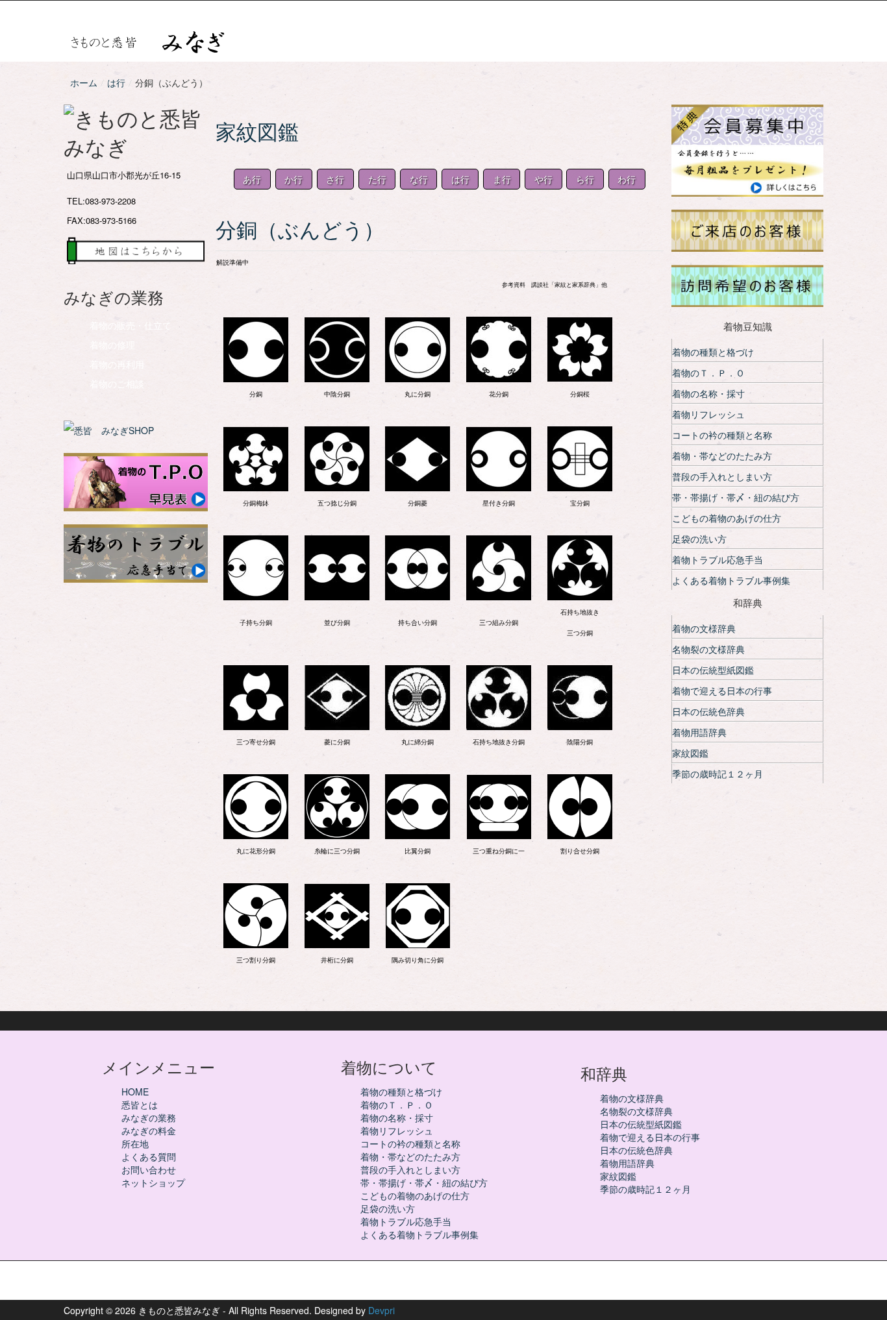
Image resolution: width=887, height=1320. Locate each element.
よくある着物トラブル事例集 (731, 580)
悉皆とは (139, 1104)
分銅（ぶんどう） (310, 229)
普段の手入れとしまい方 (722, 476)
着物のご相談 (117, 383)
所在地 (135, 1143)
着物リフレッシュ (708, 414)
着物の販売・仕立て (130, 325)
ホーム (83, 82)
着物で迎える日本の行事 (722, 690)
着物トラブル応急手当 (717, 559)
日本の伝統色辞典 (708, 711)
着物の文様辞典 (704, 628)
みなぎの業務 (148, 1117)
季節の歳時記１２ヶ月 (717, 773)
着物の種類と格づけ (713, 351)
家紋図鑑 (690, 752)
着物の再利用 (117, 364)
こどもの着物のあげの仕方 (726, 517)
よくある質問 (148, 1156)
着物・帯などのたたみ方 (722, 455)
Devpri (381, 1310)
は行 (116, 82)
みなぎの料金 (148, 1130)
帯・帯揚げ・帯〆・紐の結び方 (735, 497)
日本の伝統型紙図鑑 (713, 669)
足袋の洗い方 (699, 538)
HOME (135, 1091)
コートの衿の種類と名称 (722, 434)
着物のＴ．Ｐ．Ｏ (708, 372)
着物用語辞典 (699, 732)
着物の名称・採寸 (708, 393)
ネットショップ (153, 1182)
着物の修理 (112, 344)
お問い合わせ (148, 1169)
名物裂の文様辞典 (708, 648)
